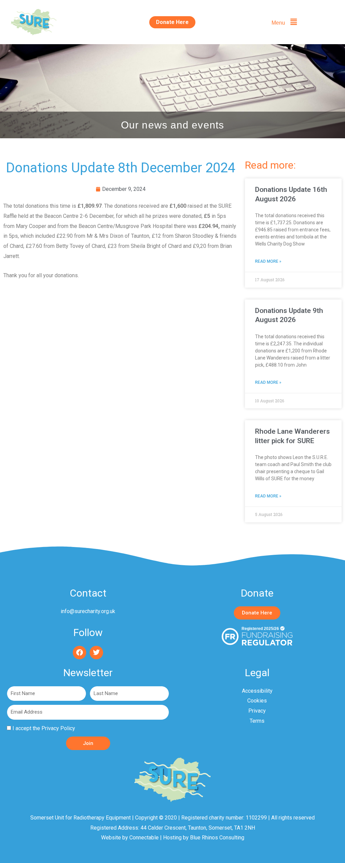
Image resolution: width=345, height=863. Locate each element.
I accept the (43, 728)
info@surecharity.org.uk (88, 611)
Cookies (257, 700)
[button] (284, 22)
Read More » (268, 261)
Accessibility (257, 691)
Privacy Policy (58, 728)
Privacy (257, 711)
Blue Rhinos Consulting (217, 837)
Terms (257, 721)
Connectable (144, 837)
